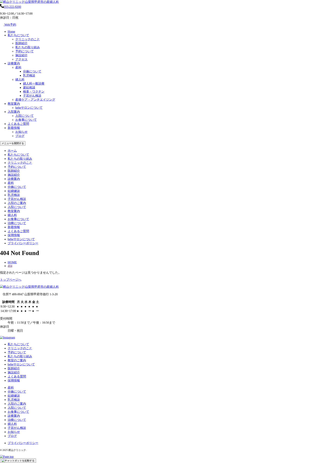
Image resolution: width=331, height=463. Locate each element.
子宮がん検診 (32, 95)
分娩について (32, 71)
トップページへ (10, 279)
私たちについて (18, 35)
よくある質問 (17, 376)
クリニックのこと (27, 39)
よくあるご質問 (18, 123)
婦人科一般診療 (33, 83)
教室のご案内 (17, 360)
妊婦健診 (14, 190)
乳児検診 (29, 75)
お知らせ (21, 131)
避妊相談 (29, 87)
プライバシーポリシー (23, 243)
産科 (18, 67)
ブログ (20, 135)
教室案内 (14, 103)
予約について (24, 51)
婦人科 (20, 79)
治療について (17, 223)
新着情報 (14, 127)
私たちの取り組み (27, 47)
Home (11, 31)
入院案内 (14, 111)
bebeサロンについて (29, 107)
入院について (24, 115)
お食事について (26, 119)
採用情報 (14, 235)
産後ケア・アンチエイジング (35, 99)
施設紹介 (21, 55)
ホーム (12, 150)
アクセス (21, 59)
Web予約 (10, 24)
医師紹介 (21, 43)
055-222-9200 (12, 6)
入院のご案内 (17, 203)
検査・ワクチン (33, 91)
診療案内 (14, 63)
